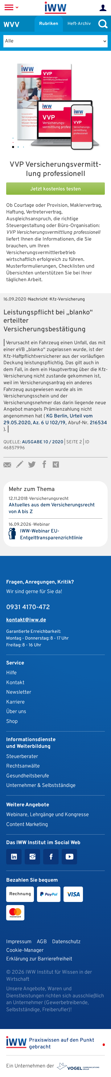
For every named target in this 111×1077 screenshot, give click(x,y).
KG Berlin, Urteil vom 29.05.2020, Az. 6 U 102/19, (48, 419)
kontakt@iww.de (26, 620)
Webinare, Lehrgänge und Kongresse (47, 815)
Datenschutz (66, 942)
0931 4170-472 (28, 608)
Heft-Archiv (79, 24)
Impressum (18, 942)
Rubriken (48, 24)
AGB (42, 942)
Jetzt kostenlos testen (55, 189)
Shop (12, 721)
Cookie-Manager (24, 950)
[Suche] (101, 24)
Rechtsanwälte (23, 766)
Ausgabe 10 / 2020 (42, 442)
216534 (98, 423)
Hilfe (11, 673)
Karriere (15, 702)
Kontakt (15, 683)
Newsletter (18, 692)
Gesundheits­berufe (27, 776)
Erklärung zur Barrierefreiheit (39, 959)
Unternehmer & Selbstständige (41, 785)
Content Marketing (27, 824)
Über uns (16, 711)
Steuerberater (22, 756)
